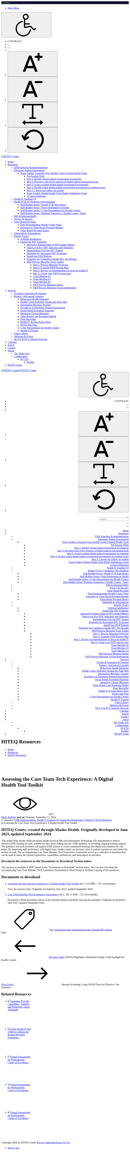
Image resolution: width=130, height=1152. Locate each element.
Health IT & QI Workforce (98, 820)
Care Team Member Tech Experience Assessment (33, 894)
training (58, 929)
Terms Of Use (63, 1142)
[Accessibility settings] (26, 24)
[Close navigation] (127, 526)
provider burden (91, 929)
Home (11, 749)
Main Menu (13, 8)
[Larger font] (33, 64)
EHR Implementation (25, 820)
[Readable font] (33, 114)
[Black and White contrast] (9, 47)
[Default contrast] (127, 404)
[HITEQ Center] (10, 156)
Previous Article (57, 957)
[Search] (127, 517)
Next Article (7, 984)
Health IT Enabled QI (48, 820)
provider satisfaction (72, 929)
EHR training (105, 929)
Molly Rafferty (8, 817)
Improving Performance (72, 820)
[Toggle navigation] (127, 523)
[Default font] (33, 139)
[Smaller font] (33, 89)
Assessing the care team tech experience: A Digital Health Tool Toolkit (43, 883)
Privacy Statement (46, 1142)
